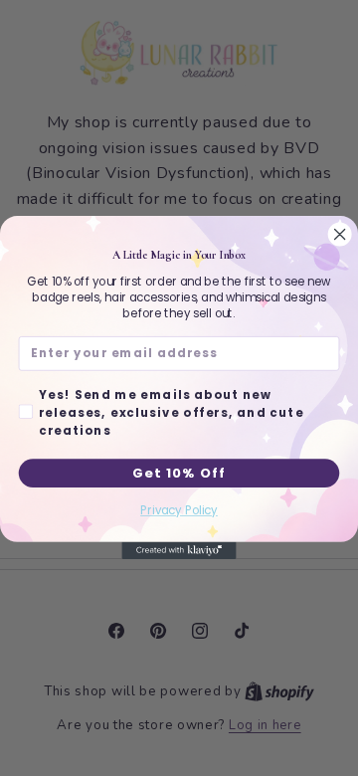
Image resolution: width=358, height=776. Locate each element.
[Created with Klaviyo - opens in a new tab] (178, 550)
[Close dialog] (339, 234)
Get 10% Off (179, 473)
